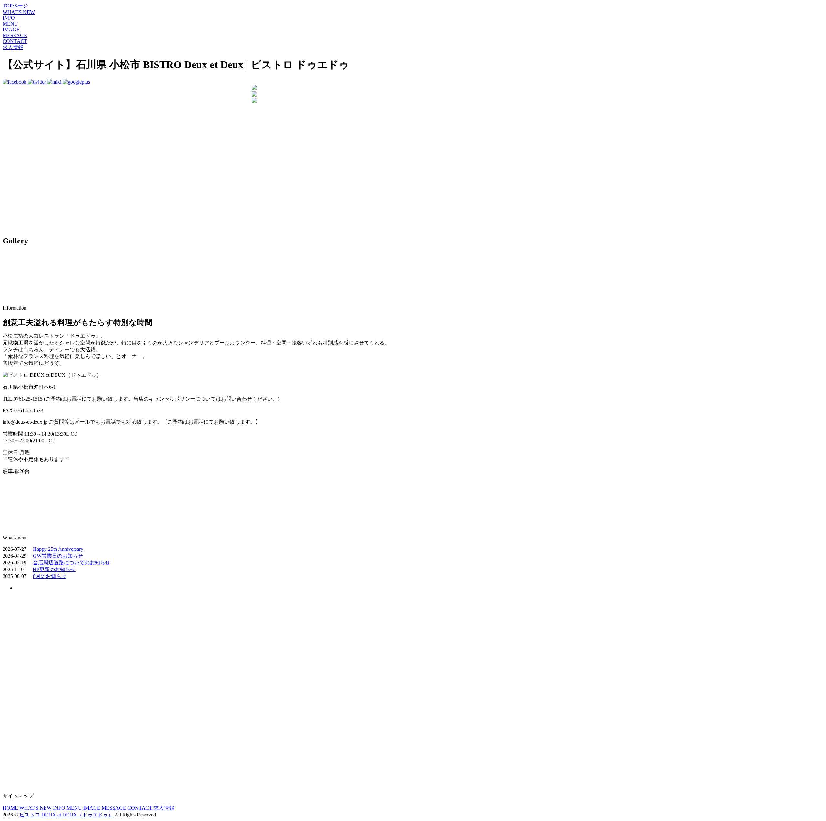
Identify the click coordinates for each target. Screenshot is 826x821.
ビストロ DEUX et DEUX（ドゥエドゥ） (66, 814)
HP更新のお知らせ (54, 569)
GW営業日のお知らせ (58, 556)
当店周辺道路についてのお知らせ (71, 562)
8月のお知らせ (49, 576)
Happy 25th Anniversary (58, 549)
